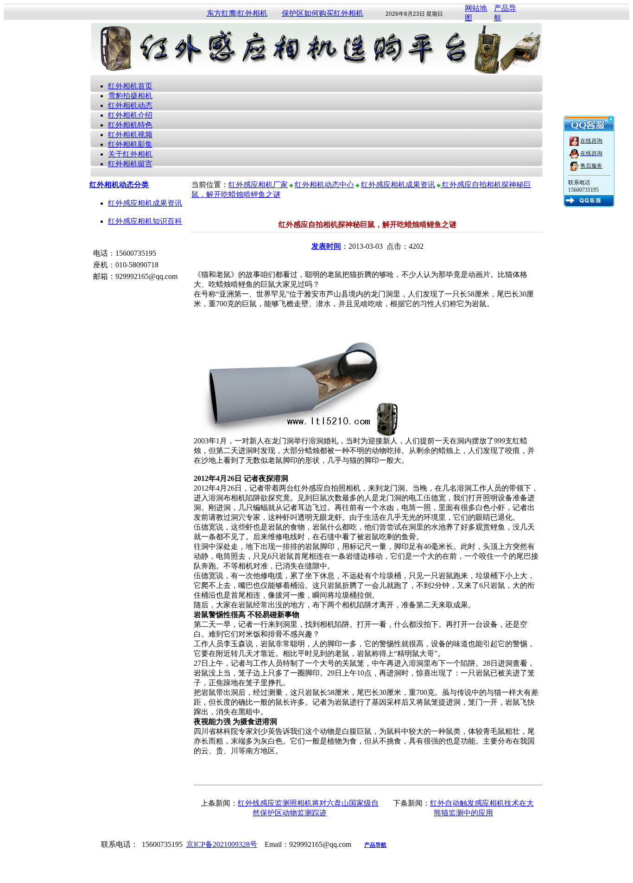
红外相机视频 (130, 135)
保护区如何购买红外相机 (322, 13)
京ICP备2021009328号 (221, 844)
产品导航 (375, 845)
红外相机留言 (130, 164)
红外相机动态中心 (324, 185)
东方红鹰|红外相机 (237, 13)
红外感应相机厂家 (258, 185)
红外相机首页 (130, 86)
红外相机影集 (130, 144)
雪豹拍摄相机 (130, 96)
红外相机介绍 (130, 115)
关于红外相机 (130, 154)
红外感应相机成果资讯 (145, 203)
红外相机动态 (130, 105)
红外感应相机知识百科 (145, 221)
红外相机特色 (130, 125)
